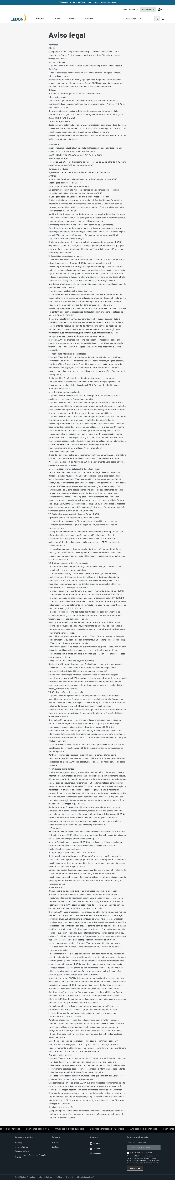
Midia (57, 18)
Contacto (55, 1147)
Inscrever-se (135, 1168)
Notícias (89, 18)
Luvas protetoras (21, 1147)
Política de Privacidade (64, 1177)
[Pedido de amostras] (163, 18)
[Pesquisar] (156, 18)
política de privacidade (144, 1153)
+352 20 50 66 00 (130, 9)
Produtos (18, 1143)
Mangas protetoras (21, 1151)
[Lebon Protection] (18, 18)
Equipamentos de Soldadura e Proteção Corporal (30, 1156)
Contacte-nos (148, 9)
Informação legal (45, 1177)
